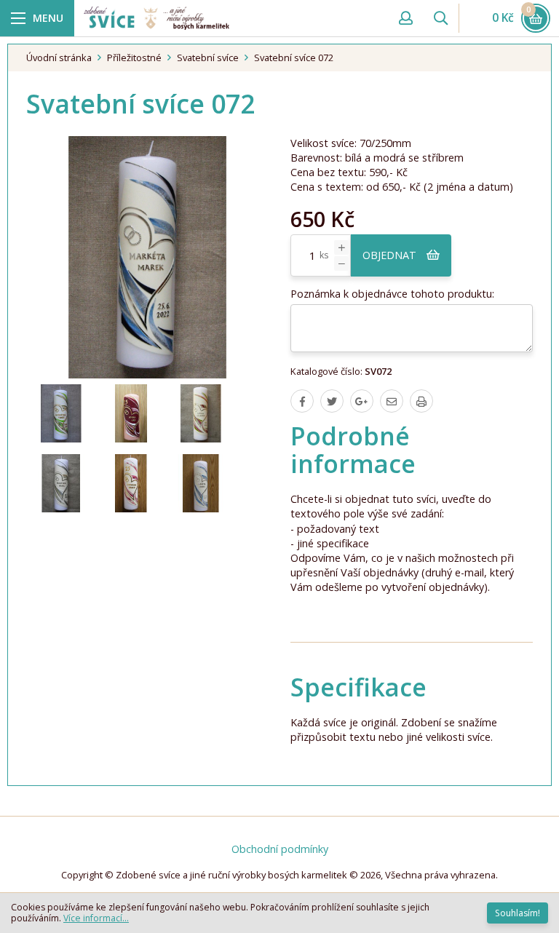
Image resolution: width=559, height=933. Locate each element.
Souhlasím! (517, 913)
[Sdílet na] (361, 401)
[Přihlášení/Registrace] (405, 18)
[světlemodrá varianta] (201, 483)
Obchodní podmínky (279, 849)
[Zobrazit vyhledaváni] (440, 18)
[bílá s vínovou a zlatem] (131, 483)
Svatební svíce (208, 57)
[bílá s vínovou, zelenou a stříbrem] (201, 413)
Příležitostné (134, 57)
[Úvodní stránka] (232, 18)
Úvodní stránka (59, 57)
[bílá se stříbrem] (61, 483)
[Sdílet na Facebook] (302, 401)
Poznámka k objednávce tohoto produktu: (392, 294)
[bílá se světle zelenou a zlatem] (61, 413)
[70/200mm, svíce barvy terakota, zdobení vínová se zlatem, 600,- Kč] (131, 413)
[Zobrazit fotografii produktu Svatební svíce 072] (147, 257)
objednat (390, 255)
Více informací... (96, 918)
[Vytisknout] (421, 401)
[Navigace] (37, 18)
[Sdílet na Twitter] (332, 401)
